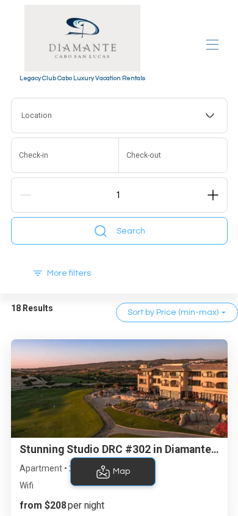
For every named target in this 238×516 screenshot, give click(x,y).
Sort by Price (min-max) (173, 312)
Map (121, 471)
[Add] (213, 195)
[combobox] (119, 115)
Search (131, 231)
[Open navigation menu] (212, 45)
